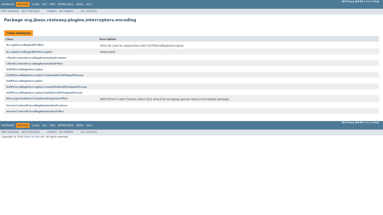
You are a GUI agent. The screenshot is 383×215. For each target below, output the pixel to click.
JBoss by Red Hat (34, 136)
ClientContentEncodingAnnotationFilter (34, 63)
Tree (52, 4)
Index (80, 4)
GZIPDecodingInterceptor (24, 69)
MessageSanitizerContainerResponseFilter (37, 98)
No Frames (66, 11)
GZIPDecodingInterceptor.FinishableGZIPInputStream (45, 75)
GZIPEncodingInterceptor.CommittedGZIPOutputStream (46, 86)
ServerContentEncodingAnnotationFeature (36, 105)
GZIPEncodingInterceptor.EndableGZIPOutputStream (44, 92)
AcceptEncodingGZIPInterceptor (29, 51)
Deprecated (66, 4)
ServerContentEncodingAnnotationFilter (35, 111)
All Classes (89, 11)
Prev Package (10, 11)
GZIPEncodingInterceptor (24, 80)
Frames (52, 11)
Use (44, 4)
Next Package (31, 11)
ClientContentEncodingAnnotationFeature (36, 57)
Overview (7, 4)
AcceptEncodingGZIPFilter (25, 44)
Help (89, 4)
